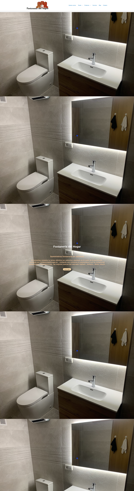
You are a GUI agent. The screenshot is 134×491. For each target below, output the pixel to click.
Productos (86, 5)
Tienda (79, 5)
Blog (100, 5)
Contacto (105, 5)
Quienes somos (72, 5)
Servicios (95, 5)
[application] (81, 5)
